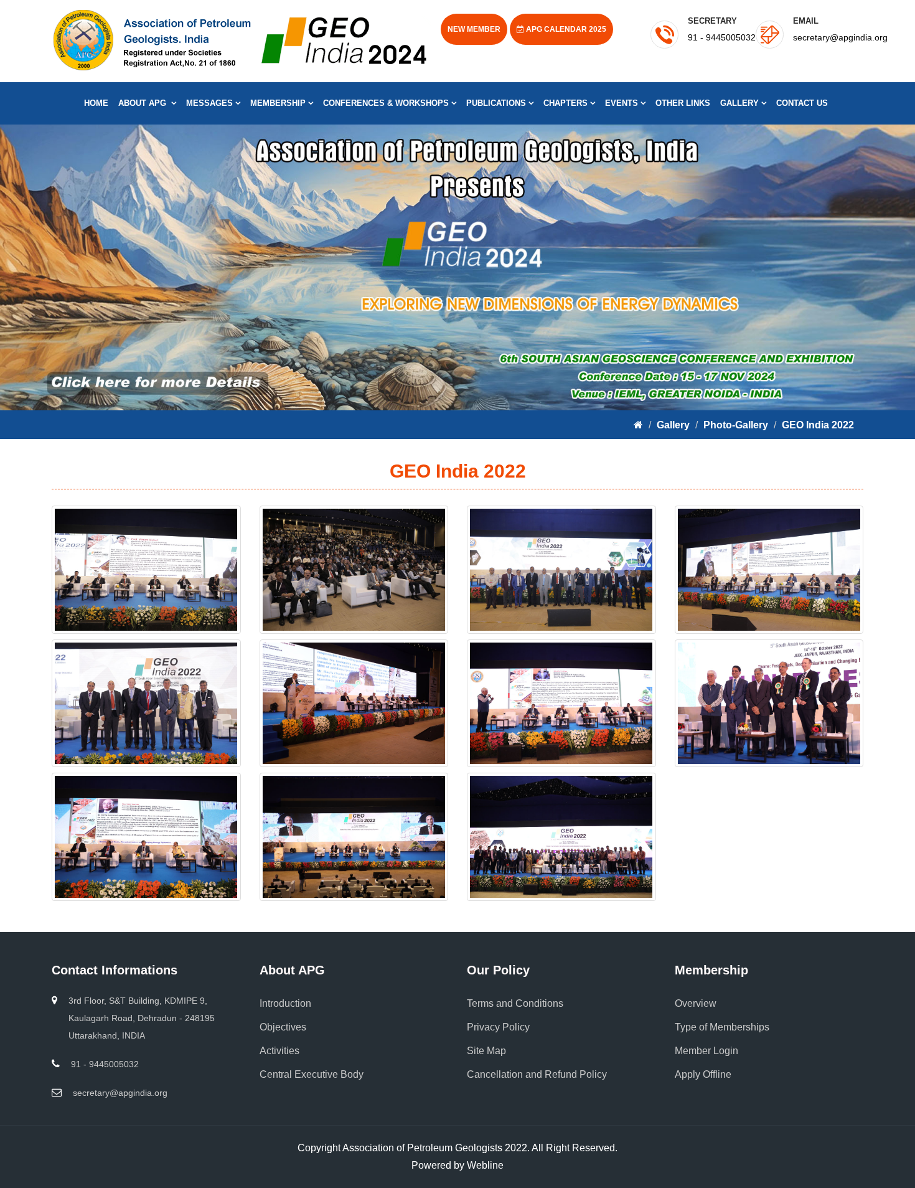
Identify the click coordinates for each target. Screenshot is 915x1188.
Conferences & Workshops (387, 103)
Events (622, 103)
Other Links (682, 103)
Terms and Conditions (515, 1003)
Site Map (486, 1050)
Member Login (706, 1050)
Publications (497, 103)
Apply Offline (703, 1074)
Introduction (285, 1003)
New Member (474, 29)
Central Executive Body (312, 1074)
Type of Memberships (722, 1027)
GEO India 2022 (818, 425)
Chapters (566, 103)
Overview (695, 1003)
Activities (279, 1050)
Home (96, 103)
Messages (210, 103)
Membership (279, 103)
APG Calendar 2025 (565, 29)
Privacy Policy (498, 1027)
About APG (144, 103)
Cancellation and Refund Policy (537, 1074)
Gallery (740, 103)
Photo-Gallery (735, 425)
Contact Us (802, 103)
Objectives (283, 1027)
